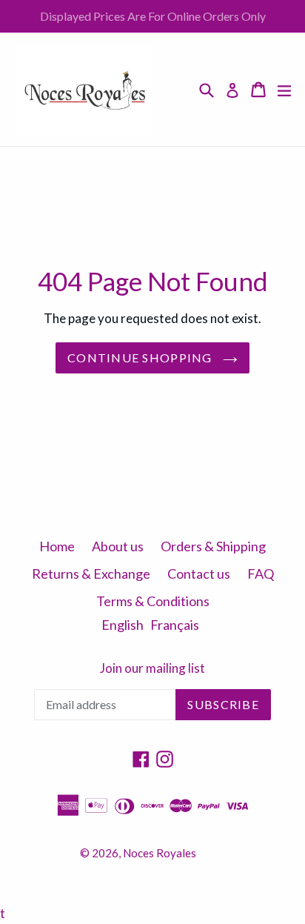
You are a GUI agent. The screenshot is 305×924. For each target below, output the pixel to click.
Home (57, 546)
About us (118, 546)
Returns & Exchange (91, 573)
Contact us (198, 573)
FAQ (260, 573)
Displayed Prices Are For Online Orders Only (153, 16)
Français (174, 624)
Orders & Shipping (213, 546)
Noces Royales (159, 853)
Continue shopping (141, 357)
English (122, 624)
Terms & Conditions (153, 601)
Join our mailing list (152, 668)
